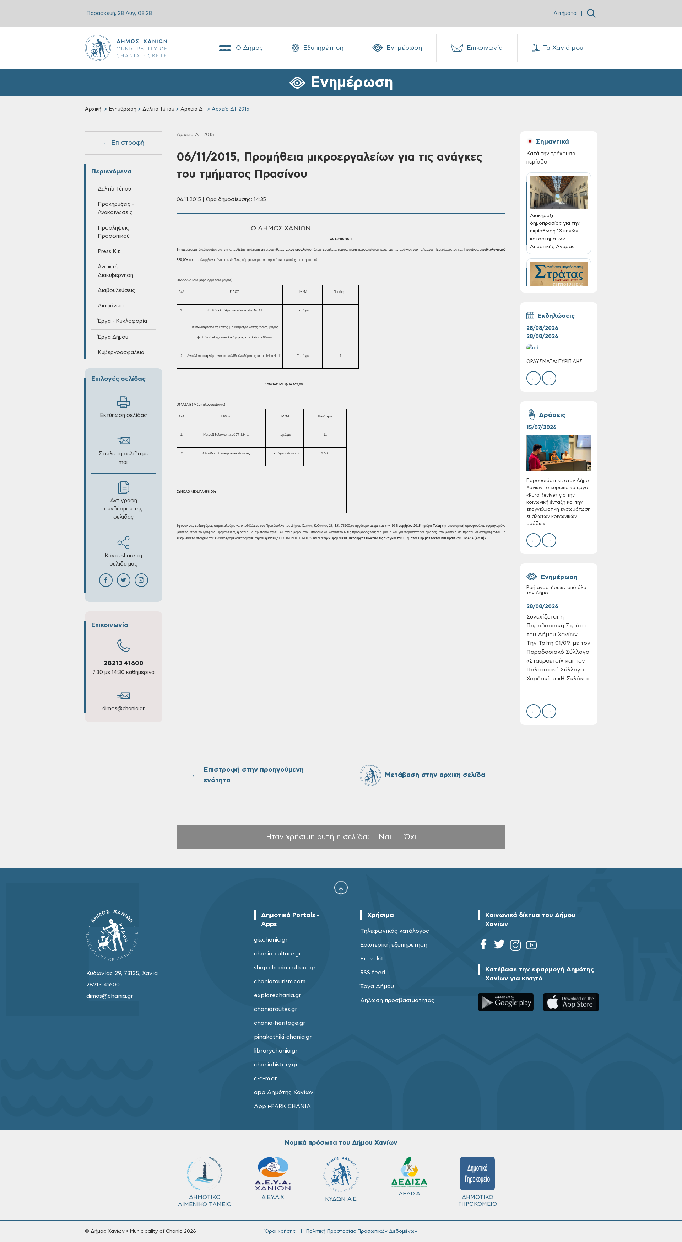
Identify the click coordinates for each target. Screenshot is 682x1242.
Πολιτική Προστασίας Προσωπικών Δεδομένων (361, 1231)
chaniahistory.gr (276, 1064)
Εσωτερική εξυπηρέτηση (393, 945)
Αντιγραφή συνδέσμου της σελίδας (123, 509)
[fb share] (106, 580)
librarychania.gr (276, 1051)
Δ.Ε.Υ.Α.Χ (272, 1197)
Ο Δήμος (249, 48)
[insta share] (141, 580)
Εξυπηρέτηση (323, 48)
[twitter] (499, 946)
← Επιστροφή (123, 143)
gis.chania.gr (271, 940)
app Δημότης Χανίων (283, 1092)
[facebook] (483, 946)
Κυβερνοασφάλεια (121, 352)
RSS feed (372, 972)
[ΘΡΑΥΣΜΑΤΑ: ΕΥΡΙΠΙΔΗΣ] (558, 348)
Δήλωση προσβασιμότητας (397, 1000)
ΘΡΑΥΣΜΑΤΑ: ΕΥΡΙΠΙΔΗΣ (554, 361)
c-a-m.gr (265, 1078)
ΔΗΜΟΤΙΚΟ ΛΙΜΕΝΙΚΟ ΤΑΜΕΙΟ (205, 1200)
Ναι (385, 837)
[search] (591, 13)
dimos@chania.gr (123, 708)
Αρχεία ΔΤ (193, 109)
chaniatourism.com (279, 981)
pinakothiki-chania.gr (283, 1037)
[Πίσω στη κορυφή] (341, 888)
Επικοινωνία (485, 48)
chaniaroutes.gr (275, 1009)
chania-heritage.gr (279, 1023)
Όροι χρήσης (280, 1231)
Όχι (410, 837)
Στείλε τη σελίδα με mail (123, 458)
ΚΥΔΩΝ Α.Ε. (341, 1199)
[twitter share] (123, 580)
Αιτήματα (565, 13)
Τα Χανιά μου (563, 48)
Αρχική (93, 109)
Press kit (371, 959)
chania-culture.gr (277, 954)
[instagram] (515, 946)
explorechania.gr (277, 995)
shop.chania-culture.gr (285, 967)
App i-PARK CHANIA (282, 1106)
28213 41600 (124, 663)
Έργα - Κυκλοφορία (122, 321)
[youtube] (531, 946)
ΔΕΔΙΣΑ (409, 1194)
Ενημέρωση (404, 48)
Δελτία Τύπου (158, 109)
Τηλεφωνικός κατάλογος (394, 931)
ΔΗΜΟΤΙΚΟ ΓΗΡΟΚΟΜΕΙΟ (477, 1200)
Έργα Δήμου (377, 986)
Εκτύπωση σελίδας (123, 415)
